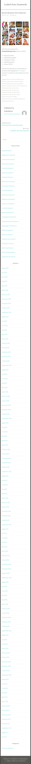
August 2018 (5, 679)
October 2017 (6, 723)
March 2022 (5, 498)
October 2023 (6, 414)
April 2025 (4, 334)
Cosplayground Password (9, 217)
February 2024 (6, 396)
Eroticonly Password (7, 173)
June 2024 (5, 378)
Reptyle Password (7, 150)
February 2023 (6, 449)
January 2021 (5, 560)
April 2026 (4, 286)
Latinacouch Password (8, 203)
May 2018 (4, 692)
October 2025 (6, 308)
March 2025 (5, 339)
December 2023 (6, 405)
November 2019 (6, 622)
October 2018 (6, 670)
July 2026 (4, 272)
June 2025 (5, 325)
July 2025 (4, 321)
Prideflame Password (8, 243)
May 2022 (4, 489)
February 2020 (6, 608)
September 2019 (6, 631)
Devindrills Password (7, 168)
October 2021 (6, 520)
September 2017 (6, 728)
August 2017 (5, 732)
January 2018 (5, 710)
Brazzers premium (18, 83)
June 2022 (5, 485)
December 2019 (6, 617)
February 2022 (6, 502)
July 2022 (4, 480)
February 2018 (6, 706)
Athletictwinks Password (8, 252)
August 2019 (5, 635)
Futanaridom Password (8, 186)
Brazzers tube (15, 86)
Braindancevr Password (8, 181)
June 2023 (5, 432)
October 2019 (6, 626)
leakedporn (13, 15)
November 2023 (6, 409)
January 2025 (5, 347)
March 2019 (5, 648)
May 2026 (4, 281)
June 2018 (5, 688)
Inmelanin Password (7, 208)
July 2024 (4, 374)
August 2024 (5, 370)
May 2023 (4, 436)
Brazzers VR (23, 86)
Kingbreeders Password (8, 155)
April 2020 (4, 600)
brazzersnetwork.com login (9, 96)
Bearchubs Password (7, 248)
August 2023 (5, 423)
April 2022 (4, 493)
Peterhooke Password (8, 164)
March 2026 (5, 290)
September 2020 (6, 577)
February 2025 (6, 343)
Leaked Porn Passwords (15, 4)
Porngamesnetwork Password (10, 221)
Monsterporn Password (8, 195)
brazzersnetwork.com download (10, 92)
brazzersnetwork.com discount (10, 90)
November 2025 (6, 303)
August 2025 (5, 317)
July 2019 (4, 639)
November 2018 (6, 666)
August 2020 (5, 582)
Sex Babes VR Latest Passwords (19, 130)
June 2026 (5, 277)
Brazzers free (20, 79)
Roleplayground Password (9, 226)
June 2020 (5, 591)
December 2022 (6, 458)
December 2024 (6, 352)
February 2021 (6, 555)
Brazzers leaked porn (8, 81)
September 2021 (6, 524)
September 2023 (6, 418)
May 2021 (4, 542)
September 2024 (6, 365)
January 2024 (5, 401)
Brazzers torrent (6, 86)
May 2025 (4, 330)
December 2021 (6, 511)
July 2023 (4, 427)
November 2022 (6, 462)
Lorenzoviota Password (8, 159)
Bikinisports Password (8, 212)
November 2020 (6, 569)
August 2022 (5, 476)
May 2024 (4, 383)
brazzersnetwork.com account (10, 88)
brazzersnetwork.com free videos (11, 94)
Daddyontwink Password (8, 257)
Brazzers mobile (18, 81)
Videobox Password (7, 234)
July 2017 (4, 737)
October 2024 (6, 361)
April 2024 (4, 387)
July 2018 (4, 684)
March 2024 (5, 392)
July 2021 (4, 533)
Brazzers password (7, 83)
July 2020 (4, 586)
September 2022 (6, 471)
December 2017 (6, 715)
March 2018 (5, 701)
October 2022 (6, 467)
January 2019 (5, 657)
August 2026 (5, 268)
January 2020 (5, 613)
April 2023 (4, 440)
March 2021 (5, 551)
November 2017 (6, 719)
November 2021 (6, 516)
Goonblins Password (7, 190)
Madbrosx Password (7, 230)
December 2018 (6, 662)
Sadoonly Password (7, 177)
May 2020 (4, 595)
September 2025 (6, 312)
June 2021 (5, 538)
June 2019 (5, 644)
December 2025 (6, 299)
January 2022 (5, 507)
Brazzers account (11, 79)
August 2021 (5, 529)
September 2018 (6, 675)
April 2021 (4, 547)
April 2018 (4, 697)
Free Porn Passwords (7, 748)
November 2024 (6, 356)
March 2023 (5, 445)
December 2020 (6, 564)
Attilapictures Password (8, 199)
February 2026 (6, 294)
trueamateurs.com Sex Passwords (12, 124)
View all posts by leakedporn (12, 114)
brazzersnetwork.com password (10, 99)
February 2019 (6, 653)
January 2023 (5, 454)
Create (20, 71)
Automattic (22, 761)
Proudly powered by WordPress (15, 759)
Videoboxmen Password (8, 239)
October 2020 (6, 573)
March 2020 (5, 604)
